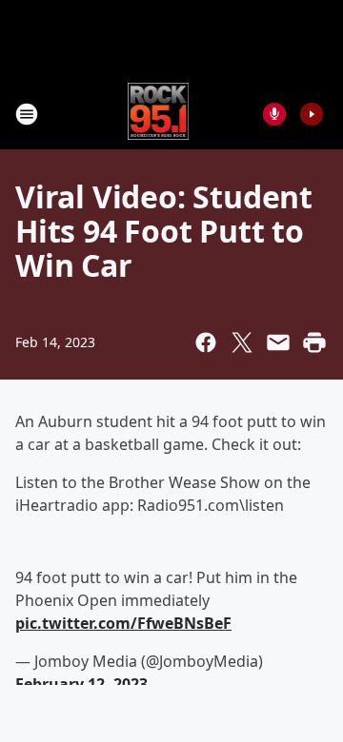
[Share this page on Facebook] (205, 342)
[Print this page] (314, 342)
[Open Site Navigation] (26, 114)
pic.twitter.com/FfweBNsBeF (123, 623)
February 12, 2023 (81, 684)
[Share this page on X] (242, 342)
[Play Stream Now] (311, 114)
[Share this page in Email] (278, 342)
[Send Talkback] (274, 114)
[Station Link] (159, 114)
